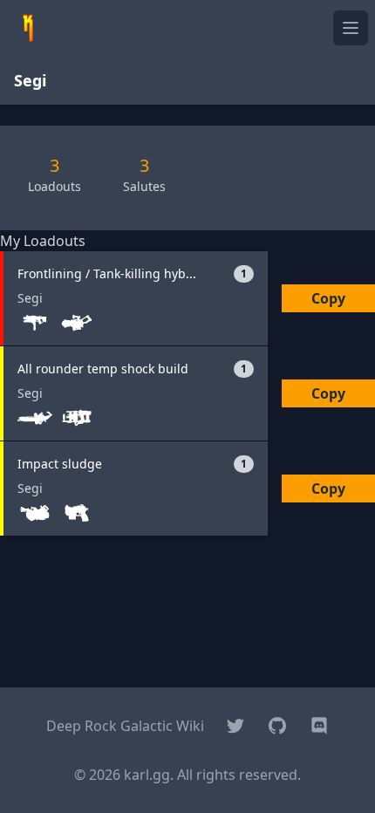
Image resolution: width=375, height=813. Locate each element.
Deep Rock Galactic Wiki (125, 725)
